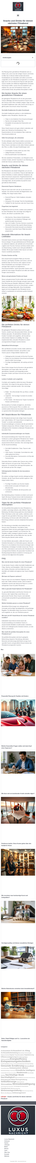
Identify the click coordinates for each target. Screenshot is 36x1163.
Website (6, 1156)
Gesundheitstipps (5, 1068)
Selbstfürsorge (8, 1081)
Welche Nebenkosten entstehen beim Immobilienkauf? (17, 988)
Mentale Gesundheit (11, 1072)
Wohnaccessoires (15, 1088)
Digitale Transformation (17, 1055)
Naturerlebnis (19, 1077)
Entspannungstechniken (15, 1061)
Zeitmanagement (19, 1093)
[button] (18, 15)
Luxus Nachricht (9, 1139)
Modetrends (22, 1072)
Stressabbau (6, 1084)
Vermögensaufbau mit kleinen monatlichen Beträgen (17, 943)
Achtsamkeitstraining (9, 1053)
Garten (6, 1143)
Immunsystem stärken (19, 1068)
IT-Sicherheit (12, 1070)
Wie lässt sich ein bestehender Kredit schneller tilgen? (18, 793)
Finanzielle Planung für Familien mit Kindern (14, 696)
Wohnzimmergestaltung (27, 1090)
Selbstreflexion (20, 1082)
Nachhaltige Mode (14, 1075)
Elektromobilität (5, 1059)
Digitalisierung (29, 1055)
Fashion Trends (13, 1063)
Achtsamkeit (5, 1051)
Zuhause (7, 1141)
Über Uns (7, 1152)
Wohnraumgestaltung (11, 1090)
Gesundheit (29, 1066)
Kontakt (6, 1154)
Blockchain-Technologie (24, 1053)
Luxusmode (4, 1072)
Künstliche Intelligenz (25, 1070)
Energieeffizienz (18, 1059)
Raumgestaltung (21, 1079)
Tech (5, 1150)
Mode (6, 1146)
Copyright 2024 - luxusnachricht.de (18, 1161)
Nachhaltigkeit (8, 1077)
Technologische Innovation (7, 1086)
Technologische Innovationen (21, 1086)
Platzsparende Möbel (8, 1079)
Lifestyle (3, 1096)
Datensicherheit (5, 1055)
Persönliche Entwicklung (29, 1077)
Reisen (6, 1148)
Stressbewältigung (23, 1084)
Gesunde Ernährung (12, 1065)
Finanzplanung (20, 1063)
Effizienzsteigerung (8, 1057)
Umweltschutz (5, 1088)
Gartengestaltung (29, 1063)
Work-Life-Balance (6, 1093)
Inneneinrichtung (5, 1070)
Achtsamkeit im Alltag (20, 1051)
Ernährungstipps (5, 1063)
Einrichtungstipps (22, 1057)
